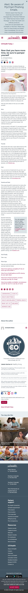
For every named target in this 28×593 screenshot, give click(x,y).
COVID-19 (14, 293)
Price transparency (13, 521)
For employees (12, 537)
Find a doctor (11, 510)
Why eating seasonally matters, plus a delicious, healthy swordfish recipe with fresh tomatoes (13, 382)
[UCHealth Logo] (12, 465)
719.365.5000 (13, 484)
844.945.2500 (13, 492)
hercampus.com (16, 178)
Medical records (12, 528)
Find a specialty (12, 514)
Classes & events (12, 530)
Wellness (15, 303)
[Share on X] (4, 62)
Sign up (4, 402)
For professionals (12, 539)
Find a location (11, 512)
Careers (10, 551)
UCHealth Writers (7, 58)
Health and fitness (8, 297)
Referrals (10, 532)
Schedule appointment (14, 507)
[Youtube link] (9, 393)
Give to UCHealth (12, 555)
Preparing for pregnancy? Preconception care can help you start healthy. (13, 368)
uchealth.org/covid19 (20, 229)
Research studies (12, 535)
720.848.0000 (13, 471)
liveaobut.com (15, 250)
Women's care (6, 306)
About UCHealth (12, 549)
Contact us (11, 564)
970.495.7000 (13, 477)
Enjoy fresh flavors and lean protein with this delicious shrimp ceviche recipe (13, 373)
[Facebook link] (2, 393)
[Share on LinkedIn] (10, 62)
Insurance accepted (13, 516)
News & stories (12, 541)
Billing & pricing (12, 518)
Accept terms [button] (14, 587)
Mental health (21, 300)
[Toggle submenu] (2, 37)
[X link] (5, 393)
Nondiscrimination (12, 560)
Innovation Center (12, 557)
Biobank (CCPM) (12, 562)
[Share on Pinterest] (7, 62)
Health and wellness (8, 300)
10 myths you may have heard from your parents (14, 377)
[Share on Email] (12, 62)
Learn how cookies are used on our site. (14, 584)
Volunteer (10, 553)
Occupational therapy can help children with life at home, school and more (13, 387)
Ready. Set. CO (6, 303)
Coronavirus (6, 293)
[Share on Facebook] (2, 62)
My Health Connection (14, 505)
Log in (24, 37)
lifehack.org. (11, 163)
